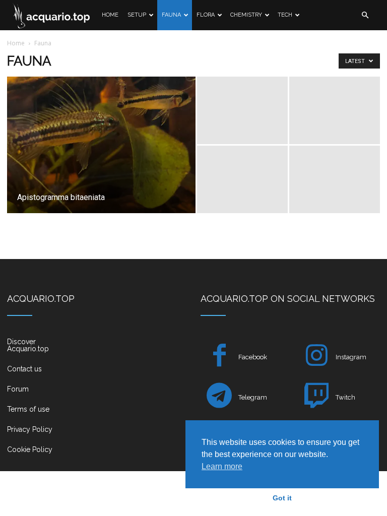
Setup (136, 15)
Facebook (252, 357)
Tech (285, 15)
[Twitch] (317, 397)
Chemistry (246, 15)
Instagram (351, 357)
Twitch (345, 397)
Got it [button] (282, 498)
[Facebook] (219, 357)
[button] (365, 15)
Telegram (252, 397)
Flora (206, 15)
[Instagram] (317, 357)
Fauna (171, 15)
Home (110, 15)
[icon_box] (39, 349)
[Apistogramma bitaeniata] (101, 158)
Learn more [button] (222, 466)
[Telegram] (219, 397)
